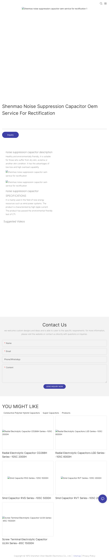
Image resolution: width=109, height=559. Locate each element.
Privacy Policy (89, 556)
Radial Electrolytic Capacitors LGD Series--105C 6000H (80, 454)
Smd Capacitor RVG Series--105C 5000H (26, 498)
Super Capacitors (51, 413)
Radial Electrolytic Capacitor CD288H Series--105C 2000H (24, 454)
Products (66, 413)
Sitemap (77, 556)
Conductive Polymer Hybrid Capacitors (22, 413)
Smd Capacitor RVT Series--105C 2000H (79, 498)
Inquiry (10, 135)
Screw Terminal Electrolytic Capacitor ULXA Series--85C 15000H (24, 541)
